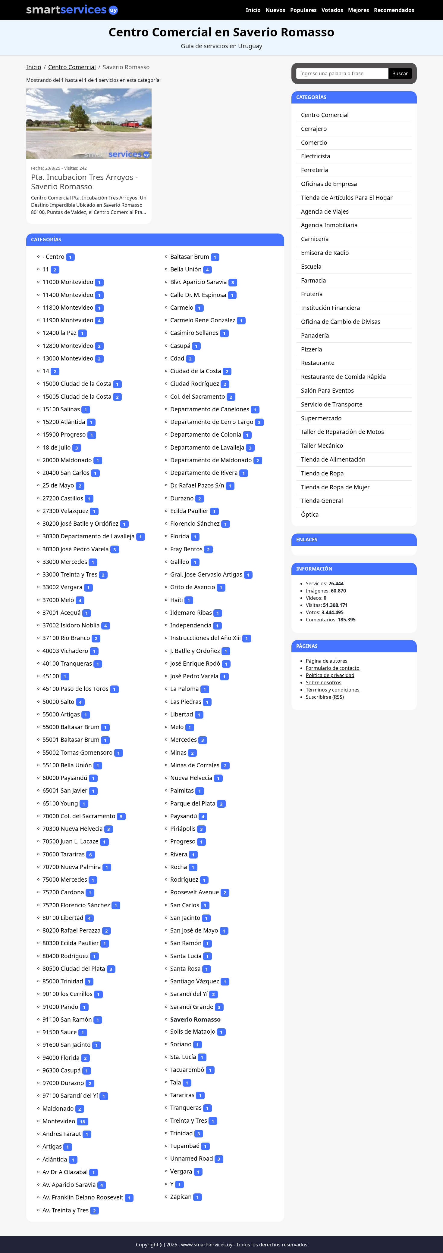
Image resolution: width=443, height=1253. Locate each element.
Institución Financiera (330, 308)
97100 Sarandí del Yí (70, 1095)
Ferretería (314, 170)
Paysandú (183, 816)
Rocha (178, 867)
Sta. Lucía (183, 1057)
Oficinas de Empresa (329, 184)
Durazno (182, 498)
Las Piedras (185, 702)
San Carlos (184, 905)
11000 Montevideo (67, 282)
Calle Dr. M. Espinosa (198, 295)
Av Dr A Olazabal (65, 1172)
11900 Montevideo (67, 320)
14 (45, 371)
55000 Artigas (61, 714)
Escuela (311, 266)
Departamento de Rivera (204, 473)
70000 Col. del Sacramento (78, 816)
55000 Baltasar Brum (70, 727)
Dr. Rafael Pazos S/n (197, 485)
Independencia (191, 625)
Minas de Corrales (194, 765)
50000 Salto (58, 702)
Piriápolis (183, 829)
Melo (177, 727)
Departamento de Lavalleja (207, 447)
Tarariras (182, 1095)
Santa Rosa (185, 968)
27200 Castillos (62, 498)
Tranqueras (186, 1107)
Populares (303, 10)
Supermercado (321, 418)
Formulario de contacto (333, 668)
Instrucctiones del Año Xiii (205, 638)
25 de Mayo (58, 485)
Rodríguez (184, 879)
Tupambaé (185, 1146)
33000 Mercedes (64, 562)
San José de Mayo (194, 930)
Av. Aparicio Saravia (69, 1184)
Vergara (181, 1171)
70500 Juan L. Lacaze (70, 841)
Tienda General (322, 501)
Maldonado (58, 1108)
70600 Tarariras (63, 854)
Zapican (181, 1197)
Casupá (180, 346)
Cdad (177, 358)
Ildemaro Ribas (191, 612)
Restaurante (318, 363)
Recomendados (394, 10)
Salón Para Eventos (327, 390)
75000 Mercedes (64, 879)
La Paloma (184, 689)
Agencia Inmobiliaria (329, 225)
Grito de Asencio (192, 587)
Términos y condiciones (333, 689)
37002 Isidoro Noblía (71, 625)
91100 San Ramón (67, 1019)
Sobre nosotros (323, 682)
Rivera (178, 854)
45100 (50, 676)
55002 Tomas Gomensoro (77, 752)
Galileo (179, 562)
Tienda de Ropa (322, 473)
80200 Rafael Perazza (71, 930)
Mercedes (183, 739)
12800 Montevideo (67, 346)
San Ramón (186, 943)
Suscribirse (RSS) (325, 697)
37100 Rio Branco (66, 638)
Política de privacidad (330, 675)
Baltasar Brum (189, 256)
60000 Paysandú (64, 778)
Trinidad (181, 1133)
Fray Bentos (186, 549)
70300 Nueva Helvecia (72, 829)
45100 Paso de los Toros (75, 689)
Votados (332, 10)
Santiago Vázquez (194, 981)
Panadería (315, 335)
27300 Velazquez (65, 511)
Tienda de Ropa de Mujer (335, 487)
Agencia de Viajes (325, 211)
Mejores (358, 10)
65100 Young (60, 803)
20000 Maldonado (67, 460)
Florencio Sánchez (195, 523)
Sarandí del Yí (189, 994)
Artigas (52, 1146)
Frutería (312, 294)
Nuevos (275, 10)
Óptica (310, 514)
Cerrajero (314, 129)
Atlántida (54, 1159)
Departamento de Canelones (209, 409)
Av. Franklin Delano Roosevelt (82, 1197)
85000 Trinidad (62, 981)
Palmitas (182, 790)
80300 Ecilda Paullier (70, 943)
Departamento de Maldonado (211, 460)
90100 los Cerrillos (67, 994)
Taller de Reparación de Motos (342, 432)
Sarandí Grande (191, 1007)
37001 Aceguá (61, 612)
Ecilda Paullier (189, 511)
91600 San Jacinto (66, 1045)
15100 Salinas (61, 409)
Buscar (400, 73)
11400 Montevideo (67, 295)
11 (45, 269)
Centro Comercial (72, 67)
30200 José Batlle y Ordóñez (80, 523)
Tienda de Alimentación (333, 459)
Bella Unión (186, 269)
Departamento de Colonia (205, 434)
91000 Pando (60, 1007)
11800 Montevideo (67, 307)
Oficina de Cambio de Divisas (340, 321)
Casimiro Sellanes (194, 333)
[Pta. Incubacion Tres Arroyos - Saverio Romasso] (89, 123)
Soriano (181, 1044)
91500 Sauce (59, 1032)
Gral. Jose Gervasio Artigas (206, 574)
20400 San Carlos (66, 473)
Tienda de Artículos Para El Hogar (347, 197)
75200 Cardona (63, 892)
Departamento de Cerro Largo (211, 422)
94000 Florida (61, 1057)
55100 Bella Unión (67, 765)
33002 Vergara (62, 587)
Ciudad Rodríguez (194, 383)
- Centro (53, 256)
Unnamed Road (191, 1158)
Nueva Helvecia (191, 778)
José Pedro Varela (194, 676)
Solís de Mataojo (192, 1031)
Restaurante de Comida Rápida (343, 377)
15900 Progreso (64, 434)
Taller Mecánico (322, 445)
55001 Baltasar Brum (70, 739)
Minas (178, 752)
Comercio (314, 142)
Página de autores (326, 660)
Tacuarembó (187, 1070)
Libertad (181, 714)
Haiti (176, 600)
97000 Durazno (63, 1083)
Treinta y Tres (188, 1120)
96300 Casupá (61, 1070)
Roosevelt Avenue (194, 892)
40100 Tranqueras (67, 663)
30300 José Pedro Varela (75, 549)
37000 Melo (58, 600)
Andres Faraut (61, 1134)
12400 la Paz (59, 333)
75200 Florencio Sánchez (76, 905)
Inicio (253, 10)
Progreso (183, 841)
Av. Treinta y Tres (65, 1210)
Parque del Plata (192, 803)
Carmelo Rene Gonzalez (202, 320)
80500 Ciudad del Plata (73, 968)
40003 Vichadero (65, 651)
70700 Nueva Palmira (71, 867)
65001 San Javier (64, 790)
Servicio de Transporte (332, 404)
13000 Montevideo (67, 358)
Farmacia (313, 280)
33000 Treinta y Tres (69, 574)
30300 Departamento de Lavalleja (88, 536)
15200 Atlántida (63, 422)
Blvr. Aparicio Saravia (198, 282)
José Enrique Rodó (195, 663)
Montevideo (58, 1121)
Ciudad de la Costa (195, 371)
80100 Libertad (62, 918)
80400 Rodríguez (65, 956)
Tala (175, 1082)
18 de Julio (56, 447)
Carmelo (181, 307)
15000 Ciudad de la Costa (77, 383)
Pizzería (311, 349)
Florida (179, 536)
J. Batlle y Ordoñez (195, 651)
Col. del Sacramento (197, 396)
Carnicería (315, 239)
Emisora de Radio (325, 253)
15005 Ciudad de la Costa (77, 396)
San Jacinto (185, 918)
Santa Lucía (186, 956)
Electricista (315, 156)
